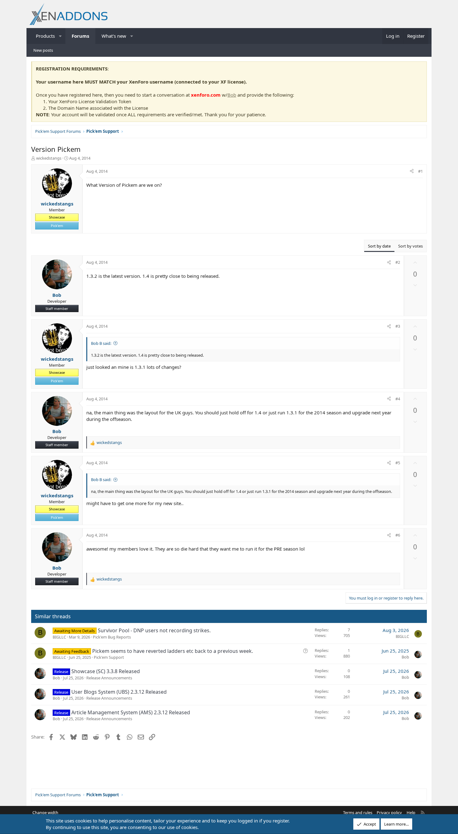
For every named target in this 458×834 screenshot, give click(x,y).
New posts (43, 50)
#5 (397, 462)
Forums (80, 36)
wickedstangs (48, 158)
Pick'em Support (109, 657)
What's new (114, 36)
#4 (397, 399)
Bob (231, 95)
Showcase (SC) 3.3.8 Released (105, 671)
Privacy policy (389, 812)
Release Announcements (109, 678)
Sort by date (379, 246)
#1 (420, 171)
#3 (397, 326)
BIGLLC (59, 637)
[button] (60, 36)
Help (411, 812)
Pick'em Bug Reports (112, 637)
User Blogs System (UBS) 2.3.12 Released (119, 691)
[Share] (412, 171)
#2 (397, 262)
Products (45, 36)
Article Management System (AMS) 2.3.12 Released (130, 712)
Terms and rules (357, 812)
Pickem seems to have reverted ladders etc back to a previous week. (172, 651)
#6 (397, 535)
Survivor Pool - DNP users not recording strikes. (154, 630)
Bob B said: (101, 343)
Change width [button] (45, 812)
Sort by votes (410, 246)
